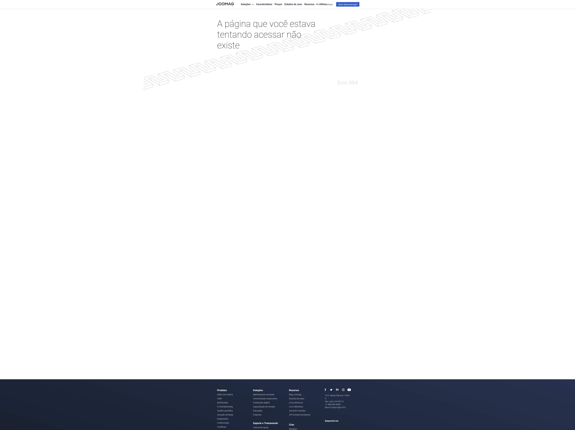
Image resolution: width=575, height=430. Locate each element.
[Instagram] (343, 390)
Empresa (257, 414)
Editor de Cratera (225, 394)
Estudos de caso (293, 4)
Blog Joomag (295, 394)
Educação (257, 410)
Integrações (222, 418)
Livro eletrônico (296, 406)
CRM (219, 398)
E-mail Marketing (225, 406)
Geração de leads (225, 414)
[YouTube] (349, 390)
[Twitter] (331, 390)
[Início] (225, 3)
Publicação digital (261, 402)
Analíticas (221, 426)
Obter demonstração (347, 4)
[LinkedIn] (337, 390)
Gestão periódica (225, 410)
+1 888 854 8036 (333, 404)
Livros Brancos (296, 402)
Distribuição (222, 402)
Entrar (330, 4)
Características (264, 4)
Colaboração (223, 422)
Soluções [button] (246, 4)
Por (318, 4)
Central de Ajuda (260, 427)
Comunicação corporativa (265, 398)
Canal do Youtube (297, 410)
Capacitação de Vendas (264, 406)
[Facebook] (325, 390)
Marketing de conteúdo (263, 394)
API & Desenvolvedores (299, 414)
